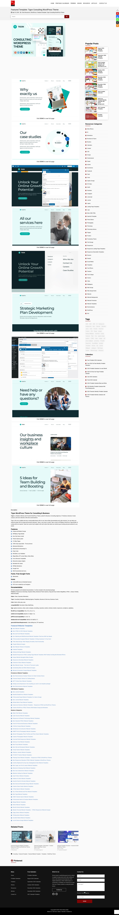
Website (89, 294)
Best (94, 326)
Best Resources (26, 12)
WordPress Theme (52, 853)
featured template (23, 853)
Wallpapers (90, 284)
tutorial (101, 345)
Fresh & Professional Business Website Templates (25, 723)
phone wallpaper (89, 340)
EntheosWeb (65, 909)
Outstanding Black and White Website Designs (24, 667)
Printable (102, 340)
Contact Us (103, 3)
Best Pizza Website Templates (20, 744)
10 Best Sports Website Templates (21, 789)
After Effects (90, 129)
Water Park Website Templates (20, 713)
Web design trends (91, 290)
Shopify (89, 258)
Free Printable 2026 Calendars (94, 360)
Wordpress (101, 350)
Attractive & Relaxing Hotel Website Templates (24, 768)
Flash (88, 174)
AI (87, 132)
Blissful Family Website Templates (21, 807)
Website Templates (92, 303)
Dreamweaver (90, 158)
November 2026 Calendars (33, 888)
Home (52, 3)
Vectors (89, 278)
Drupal (88, 161)
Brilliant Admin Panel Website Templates (22, 702)
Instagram (89, 193)
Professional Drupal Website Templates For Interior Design (27, 697)
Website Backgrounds (92, 297)
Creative (87, 331)
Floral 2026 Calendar (92, 380)
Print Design (90, 242)
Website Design (94, 350)
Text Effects (90, 268)
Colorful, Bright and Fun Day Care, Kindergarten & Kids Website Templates (30, 762)
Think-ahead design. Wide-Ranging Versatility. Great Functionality (28, 641)
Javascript (89, 197)
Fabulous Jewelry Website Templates (22, 752)
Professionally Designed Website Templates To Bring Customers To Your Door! (32, 639)
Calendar (98, 326)
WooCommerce (91, 307)
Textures (89, 271)
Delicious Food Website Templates (21, 742)
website (87, 350)
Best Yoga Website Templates (20, 794)
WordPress (33, 12)
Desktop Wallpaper (90, 333)
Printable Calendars (62, 3)
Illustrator (89, 190)
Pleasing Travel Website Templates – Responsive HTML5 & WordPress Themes (32, 757)
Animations (90, 135)
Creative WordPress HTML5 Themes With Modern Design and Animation (30, 707)
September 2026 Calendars (34, 881)
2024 (87, 324)
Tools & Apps (90, 274)
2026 (94, 324)
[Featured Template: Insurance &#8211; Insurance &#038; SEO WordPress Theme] (68, 836)
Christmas (101, 328)
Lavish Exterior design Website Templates (23, 820)
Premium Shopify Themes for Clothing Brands (24, 678)
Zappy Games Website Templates (21, 812)
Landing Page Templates (93, 206)
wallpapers (93, 348)
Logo (88, 210)
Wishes (79, 3)
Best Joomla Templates (18, 692)
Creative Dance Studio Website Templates (23, 786)
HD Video (89, 184)
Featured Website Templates (22, 626)
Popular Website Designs (19, 644)
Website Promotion (92, 300)
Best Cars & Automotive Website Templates (23, 770)
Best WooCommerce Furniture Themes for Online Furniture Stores (28, 676)
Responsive (90, 245)
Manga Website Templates (19, 802)
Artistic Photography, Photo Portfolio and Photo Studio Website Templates (31, 734)
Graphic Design (90, 180)
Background (101, 324)
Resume (89, 255)
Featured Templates (17, 649)
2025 (90, 324)
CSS (88, 151)
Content (89, 148)
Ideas (59, 911)
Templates (44, 853)
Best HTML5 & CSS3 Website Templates (23, 631)
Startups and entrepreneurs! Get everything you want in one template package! (31, 683)
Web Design (90, 287)
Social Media (90, 261)
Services (55, 911)
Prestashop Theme (91, 239)
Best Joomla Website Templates (21, 699)
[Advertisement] (45, 68)
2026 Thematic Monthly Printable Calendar (97, 391)
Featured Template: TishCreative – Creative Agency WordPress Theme (43, 846)
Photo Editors (90, 219)
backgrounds (88, 326)
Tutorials (63, 911)
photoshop (96, 340)
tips (97, 345)
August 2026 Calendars (33, 878)
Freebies (73, 3)
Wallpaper (88, 348)
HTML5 (92, 338)
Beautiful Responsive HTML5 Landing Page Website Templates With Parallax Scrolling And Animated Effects (39, 654)
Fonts (88, 177)
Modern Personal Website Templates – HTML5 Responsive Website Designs (31, 810)
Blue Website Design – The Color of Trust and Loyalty (26, 665)
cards (91, 328)
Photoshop (89, 226)
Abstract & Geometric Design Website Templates (24, 670)
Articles (94, 3)
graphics (87, 338)
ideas (96, 338)
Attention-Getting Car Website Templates (23, 773)
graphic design (101, 336)
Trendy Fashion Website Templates (21, 749)
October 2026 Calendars (33, 885)
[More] (117, 25)
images (100, 338)
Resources (86, 3)
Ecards (102, 333)
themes (93, 345)
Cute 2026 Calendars (92, 376)
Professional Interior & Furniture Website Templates (25, 799)
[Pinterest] (117, 13)
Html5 (88, 187)
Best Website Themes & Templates (21, 647)
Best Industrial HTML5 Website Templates (23, 721)
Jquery (88, 203)
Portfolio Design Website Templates (22, 726)
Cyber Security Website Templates (21, 715)
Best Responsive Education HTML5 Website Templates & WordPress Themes (32, 760)
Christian (95, 328)
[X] (117, 22)
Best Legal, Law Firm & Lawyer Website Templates (25, 765)
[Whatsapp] (117, 19)
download (97, 333)
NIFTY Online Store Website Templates (22, 681)
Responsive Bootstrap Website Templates (23, 660)
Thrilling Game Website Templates (21, 815)
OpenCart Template (91, 216)
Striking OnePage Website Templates (22, 652)
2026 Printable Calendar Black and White (97, 383)
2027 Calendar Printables (33, 894)
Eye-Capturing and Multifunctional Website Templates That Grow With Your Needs (32, 636)
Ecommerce (90, 167)
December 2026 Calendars (33, 891)
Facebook (89, 171)
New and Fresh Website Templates (21, 633)
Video (88, 281)
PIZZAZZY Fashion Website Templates (22, 755)
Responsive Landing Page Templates (96, 248)
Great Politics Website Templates (21, 776)
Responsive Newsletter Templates (95, 252)
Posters (89, 235)
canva (87, 328)
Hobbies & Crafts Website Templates (22, 778)
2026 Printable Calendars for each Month (97, 368)
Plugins (89, 232)
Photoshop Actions (91, 229)
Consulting (15, 853)
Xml (88, 313)
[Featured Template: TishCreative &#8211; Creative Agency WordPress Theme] (45, 836)
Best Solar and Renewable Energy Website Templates (26, 783)
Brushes (89, 142)
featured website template (34, 853)
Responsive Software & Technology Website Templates (26, 718)
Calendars (89, 145)
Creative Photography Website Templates (23, 736)
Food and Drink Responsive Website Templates (24, 739)
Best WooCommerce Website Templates (23, 686)
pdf (104, 338)
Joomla (89, 200)
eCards (89, 164)
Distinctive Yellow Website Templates (22, 662)
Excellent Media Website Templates (21, 817)
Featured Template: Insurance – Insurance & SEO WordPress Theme (68, 846)
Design (89, 155)
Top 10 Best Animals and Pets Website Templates (25, 791)
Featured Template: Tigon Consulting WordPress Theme (50, 12)
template (101, 343)
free (96, 336)
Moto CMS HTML (91, 213)
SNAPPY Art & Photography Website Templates (24, 731)
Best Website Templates (19, 628)
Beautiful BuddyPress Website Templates (23, 694)
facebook (88, 336)
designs (100, 331)
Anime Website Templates (19, 804)
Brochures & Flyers (91, 138)
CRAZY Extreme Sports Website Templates (23, 797)
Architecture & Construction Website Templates (24, 728)
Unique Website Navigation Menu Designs (23, 657)
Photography (90, 222)
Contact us (59, 889)
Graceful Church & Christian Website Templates (24, 781)
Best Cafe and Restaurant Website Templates (24, 747)
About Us (49, 911)
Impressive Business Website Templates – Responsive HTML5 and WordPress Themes (34, 705)
